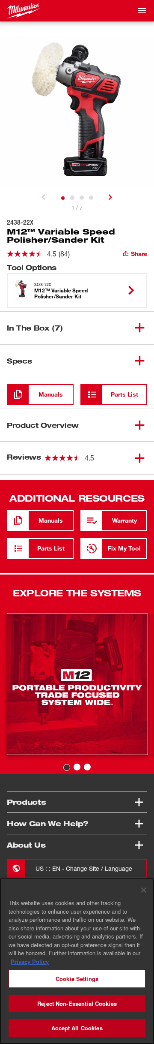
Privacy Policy (30, 961)
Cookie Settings (77, 979)
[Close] (143, 890)
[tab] (63, 198)
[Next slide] (110, 197)
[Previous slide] (43, 197)
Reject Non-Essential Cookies (77, 1003)
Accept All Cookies (76, 1028)
